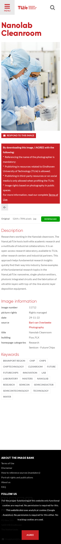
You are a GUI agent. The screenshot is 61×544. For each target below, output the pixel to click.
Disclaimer (6, 467)
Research (9, 384)
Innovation (30, 372)
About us (5, 482)
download (50, 219)
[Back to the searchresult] (4, 207)
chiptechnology (13, 366)
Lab (44, 372)
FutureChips (10, 372)
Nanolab (42, 378)
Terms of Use (7, 463)
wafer (7, 396)
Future (51, 366)
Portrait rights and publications (17, 477)
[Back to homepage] (36, 7)
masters (27, 378)
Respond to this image (20, 135)
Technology (40, 390)
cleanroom (35, 366)
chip (32, 360)
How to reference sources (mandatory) (20, 472)
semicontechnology (16, 390)
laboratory (10, 378)
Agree (30, 535)
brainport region (14, 360)
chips (42, 360)
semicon (24, 384)
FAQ (3, 487)
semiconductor (44, 384)
